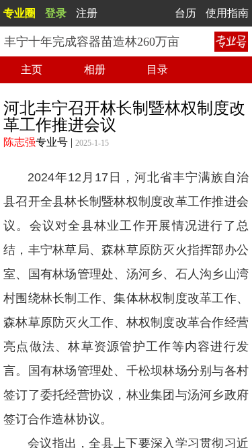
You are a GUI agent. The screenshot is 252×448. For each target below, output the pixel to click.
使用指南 (227, 13)
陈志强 (19, 142)
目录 (157, 69)
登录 (56, 13)
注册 (86, 13)
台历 (185, 13)
